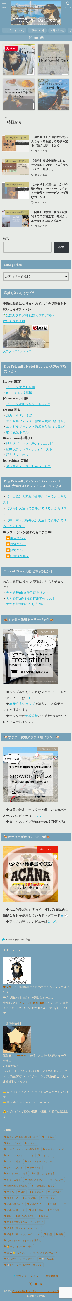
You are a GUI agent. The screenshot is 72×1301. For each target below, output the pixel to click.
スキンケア (46, 1155)
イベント (32, 1143)
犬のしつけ (31, 1198)
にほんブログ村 (14, 321)
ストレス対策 (13, 1161)
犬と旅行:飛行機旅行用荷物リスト (30, 598)
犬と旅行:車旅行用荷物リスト (27, 593)
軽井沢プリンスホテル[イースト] (23, 1228)
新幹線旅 (31, 716)
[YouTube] (36, 38)
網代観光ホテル (17, 432)
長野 (61, 1234)
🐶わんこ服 (48, 1258)
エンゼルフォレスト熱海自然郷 (23, 1149)
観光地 (44, 1216)
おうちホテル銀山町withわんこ (28, 466)
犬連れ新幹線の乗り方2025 (25, 604)
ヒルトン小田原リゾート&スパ (28, 404)
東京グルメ (18, 538)
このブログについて (14, 30)
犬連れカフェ (36, 1204)
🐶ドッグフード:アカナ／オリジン (24, 1265)
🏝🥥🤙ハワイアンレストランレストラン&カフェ (32, 1252)
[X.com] (30, 38)
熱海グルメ (18, 550)
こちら (30, 698)
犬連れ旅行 (37, 1210)
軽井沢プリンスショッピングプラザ (25, 1222)
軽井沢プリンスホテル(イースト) (30, 449)
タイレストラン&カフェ (40, 1161)
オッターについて (55, 1149)
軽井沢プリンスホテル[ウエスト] (23, 1234)
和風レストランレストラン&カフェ (45, 1179)
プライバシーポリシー (28, 1276)
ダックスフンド (15, 1167)
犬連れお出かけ (15, 1204)
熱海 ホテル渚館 (19, 415)
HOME (8, 939)
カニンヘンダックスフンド (20, 1155)
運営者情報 (52, 1276)
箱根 (9, 1216)
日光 (23, 1191)
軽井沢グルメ (19, 556)
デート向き (35, 1167)
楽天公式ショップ (22, 704)
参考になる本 (13, 1179)
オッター (8, 987)
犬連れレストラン (16, 1210)
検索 (6, 238)
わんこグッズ (13, 1143)
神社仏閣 (54, 1210)
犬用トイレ (49, 1198)
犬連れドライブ (58, 1204)
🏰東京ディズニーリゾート (21, 1258)
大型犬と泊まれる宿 (17, 1185)
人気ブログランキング (17, 351)
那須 (49, 1234)
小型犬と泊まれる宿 (44, 1185)
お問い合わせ (57, 30)
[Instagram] (42, 38)
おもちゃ (49, 1137)
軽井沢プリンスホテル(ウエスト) (30, 443)
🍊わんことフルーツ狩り (19, 1246)
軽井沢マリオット (19, 455)
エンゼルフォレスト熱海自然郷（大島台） (36, 426)
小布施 (10, 1191)
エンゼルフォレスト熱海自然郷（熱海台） (36, 421)
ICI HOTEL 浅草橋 (19, 393)
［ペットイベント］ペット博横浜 (24, 1240)
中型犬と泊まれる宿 (44, 1173)
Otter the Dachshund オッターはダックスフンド (38, 1291)
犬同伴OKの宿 (37, 30)
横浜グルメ (18, 544)
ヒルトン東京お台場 (20, 387)
